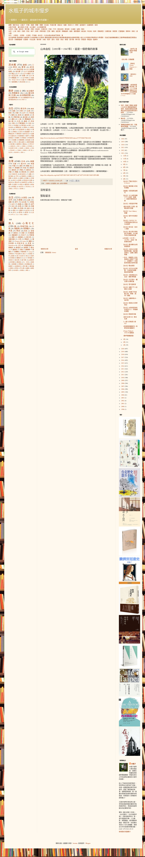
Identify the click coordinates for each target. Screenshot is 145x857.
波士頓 (10, 121)
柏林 (94, 31)
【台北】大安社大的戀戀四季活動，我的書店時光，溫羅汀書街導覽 (130, 251)
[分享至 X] (74, 181)
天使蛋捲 (31, 233)
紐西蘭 (21, 188)
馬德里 (115, 31)
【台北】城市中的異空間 (130, 217)
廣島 (13, 119)
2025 (123, 142)
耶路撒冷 (27, 132)
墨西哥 (27, 184)
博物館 (124, 37)
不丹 (54, 29)
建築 (25, 65)
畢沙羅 (25, 266)
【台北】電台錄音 (128, 266)
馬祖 (58, 35)
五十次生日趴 (13, 76)
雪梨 (22, 152)
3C (19, 74)
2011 (123, 375)
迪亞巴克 (26, 134)
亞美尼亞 (44, 29)
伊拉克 (16, 188)
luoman (75, 843)
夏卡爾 (71, 39)
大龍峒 (20, 210)
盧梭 (27, 268)
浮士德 (22, 268)
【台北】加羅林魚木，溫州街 (130, 299)
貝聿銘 (12, 258)
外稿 (27, 25)
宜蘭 (10, 202)
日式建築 (53, 183)
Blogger (88, 843)
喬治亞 (17, 182)
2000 (123, 406)
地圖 (64, 25)
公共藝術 (87, 37)
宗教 (92, 37)
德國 (27, 166)
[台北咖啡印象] (129, 696)
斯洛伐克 (60, 29)
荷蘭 (19, 180)
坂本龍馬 (15, 270)
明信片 (96, 37)
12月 (124, 156)
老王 (27, 256)
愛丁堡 (30, 150)
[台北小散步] (129, 667)
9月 (124, 164)
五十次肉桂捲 (29, 71)
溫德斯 (25, 247)
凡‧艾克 (26, 262)
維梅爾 (27, 249)
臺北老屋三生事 (23, 27)
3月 (124, 339)
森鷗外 (10, 266)
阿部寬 (31, 235)
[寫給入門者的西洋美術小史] (129, 726)
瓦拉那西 (21, 129)
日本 (23, 161)
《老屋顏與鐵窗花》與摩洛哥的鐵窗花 (130, 327)
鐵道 (46, 37)
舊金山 (25, 144)
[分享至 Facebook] (76, 181)
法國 (14, 164)
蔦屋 (32, 78)
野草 (76, 25)
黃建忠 (18, 247)
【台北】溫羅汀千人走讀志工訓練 (130, 288)
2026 (123, 139)
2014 (123, 366)
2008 (123, 383)
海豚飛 (17, 228)
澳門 (14, 129)
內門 (12, 214)
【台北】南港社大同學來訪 (130, 304)
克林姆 (10, 254)
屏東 (15, 208)
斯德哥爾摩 (30, 142)
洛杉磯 (12, 144)
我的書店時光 (12, 99)
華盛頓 (21, 148)
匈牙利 (10, 182)
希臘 (16, 172)
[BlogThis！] (72, 181)
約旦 (21, 132)
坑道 (52, 37)
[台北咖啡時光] (129, 643)
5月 (124, 176)
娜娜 (30, 241)
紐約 (133, 31)
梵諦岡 (23, 176)
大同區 (22, 35)
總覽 (9, 25)
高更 (57, 39)
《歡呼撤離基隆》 (128, 336)
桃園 (19, 204)
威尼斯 (58, 31)
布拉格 (89, 31)
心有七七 (28, 223)
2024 (123, 145)
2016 (123, 360)
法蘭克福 (108, 31)
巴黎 (48, 31)
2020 (123, 349)
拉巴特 (10, 152)
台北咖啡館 (12, 37)
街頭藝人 (78, 37)
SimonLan (11, 245)
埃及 (21, 184)
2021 (123, 153)
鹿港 (26, 212)
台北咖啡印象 (13, 97)
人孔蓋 (22, 80)
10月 (124, 161)
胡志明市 (16, 152)
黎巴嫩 (27, 29)
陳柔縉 (32, 266)
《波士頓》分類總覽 (127, 59)
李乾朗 (21, 264)
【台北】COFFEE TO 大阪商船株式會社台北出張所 (130, 222)
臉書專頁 (90, 25)
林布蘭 (12, 262)
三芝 (16, 214)
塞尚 (11, 268)
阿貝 (25, 231)
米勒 (44, 39)
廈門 (27, 136)
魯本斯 (39, 39)
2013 (123, 369)
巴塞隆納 (121, 31)
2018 (123, 354)
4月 (124, 179)
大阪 (13, 123)
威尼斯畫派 (132, 37)
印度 (50, 29)
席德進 (22, 270)
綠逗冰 (60, 25)
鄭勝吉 (10, 247)
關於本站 (16, 25)
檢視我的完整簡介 (125, 832)
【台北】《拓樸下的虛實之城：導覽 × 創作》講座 (130, 293)
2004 (123, 395)
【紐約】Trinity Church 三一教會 (133, 66)
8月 (124, 167)
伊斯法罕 (31, 144)
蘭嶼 (25, 214)
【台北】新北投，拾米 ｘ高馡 (130, 228)
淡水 (13, 206)
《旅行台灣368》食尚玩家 (130, 318)
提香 (30, 254)
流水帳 (46, 25)
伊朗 (32, 29)
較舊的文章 (108, 249)
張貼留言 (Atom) (50, 252)
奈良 (27, 31)
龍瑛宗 (95, 39)
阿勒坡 (24, 138)
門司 (9, 125)
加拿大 (15, 184)
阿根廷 (14, 186)
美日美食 (22, 82)
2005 (123, 392)
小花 (19, 245)
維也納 (83, 31)
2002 (123, 401)
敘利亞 (21, 29)
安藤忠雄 (11, 239)
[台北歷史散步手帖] (129, 497)
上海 (14, 31)
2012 (123, 372)
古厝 (59, 37)
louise (24, 241)
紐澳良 (19, 144)
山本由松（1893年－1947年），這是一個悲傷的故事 (130, 240)
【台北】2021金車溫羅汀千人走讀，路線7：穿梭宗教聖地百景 (130, 198)
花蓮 (26, 206)
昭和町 (65, 183)
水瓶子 (22, 25)
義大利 (23, 164)
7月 (124, 170)
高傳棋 (16, 252)
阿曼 (15, 29)
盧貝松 (15, 249)
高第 (29, 243)
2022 (123, 150)
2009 (123, 380)
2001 (123, 403)
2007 (123, 386)
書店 (69, 37)
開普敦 (27, 148)
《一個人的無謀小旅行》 (129, 322)
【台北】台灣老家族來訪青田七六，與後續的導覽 (130, 309)
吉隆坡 (23, 146)
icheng (30, 252)
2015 (123, 363)
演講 (32, 25)
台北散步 (41, 37)
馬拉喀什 (12, 150)
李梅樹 (30, 258)
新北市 (23, 108)
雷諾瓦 (19, 262)
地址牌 (17, 71)
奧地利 (14, 170)
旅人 (82, 37)
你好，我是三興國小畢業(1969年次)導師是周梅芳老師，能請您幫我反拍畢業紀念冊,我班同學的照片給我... (129, 108)
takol (24, 258)
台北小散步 (22, 99)
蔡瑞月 (27, 239)
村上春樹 (11, 256)
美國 (32, 161)
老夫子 (23, 235)
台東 (52, 35)
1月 (124, 345)
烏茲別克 (21, 186)
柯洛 (16, 268)
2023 (123, 147)
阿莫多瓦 (20, 243)
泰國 (21, 178)
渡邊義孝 (15, 235)
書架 (24, 67)
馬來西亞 (24, 182)
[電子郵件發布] (66, 180)
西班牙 (32, 168)
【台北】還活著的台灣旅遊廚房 (130, 245)
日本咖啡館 (33, 37)
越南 (9, 184)
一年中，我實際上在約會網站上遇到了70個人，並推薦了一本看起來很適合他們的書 (130, 260)
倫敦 (70, 31)
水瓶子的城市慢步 (28, 10)
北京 (9, 31)
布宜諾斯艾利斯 (12, 148)
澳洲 (30, 182)
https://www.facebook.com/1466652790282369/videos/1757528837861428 (65, 138)
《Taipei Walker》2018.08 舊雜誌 (128, 332)
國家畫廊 (77, 31)
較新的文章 (44, 249)
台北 (9, 35)
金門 (55, 35)
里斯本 (128, 31)
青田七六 (71, 25)
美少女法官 (20, 256)
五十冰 (31, 76)
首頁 (96, 25)
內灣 (21, 214)
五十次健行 (27, 74)
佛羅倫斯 (65, 31)
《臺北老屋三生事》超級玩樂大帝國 (130, 207)
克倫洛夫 (13, 136)
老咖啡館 (20, 37)
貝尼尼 (10, 260)
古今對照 (25, 78)
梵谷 (62, 39)
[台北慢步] (129, 467)
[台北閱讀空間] (129, 526)
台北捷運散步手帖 (26, 97)
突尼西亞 (28, 186)
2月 (124, 342)
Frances (17, 241)
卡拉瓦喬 (32, 39)
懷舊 (62, 37)
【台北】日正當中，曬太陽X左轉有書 (130, 280)
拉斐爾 (25, 39)
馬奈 (48, 39)
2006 (123, 389)
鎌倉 (25, 121)
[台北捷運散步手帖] (129, 555)
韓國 (30, 176)
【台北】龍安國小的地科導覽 (130, 187)
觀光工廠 (119, 37)
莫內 (53, 39)
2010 (123, 378)
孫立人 (25, 254)
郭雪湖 (83, 39)
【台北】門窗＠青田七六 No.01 (130, 182)
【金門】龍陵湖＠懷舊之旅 (133, 50)
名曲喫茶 (26, 37)
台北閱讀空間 (41, 27)
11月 (124, 159)
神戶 (32, 31)
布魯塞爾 (21, 140)
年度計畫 (53, 25)
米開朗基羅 (18, 39)
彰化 (14, 212)
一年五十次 (14, 80)
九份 (45, 35)
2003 (123, 398)
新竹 (16, 202)
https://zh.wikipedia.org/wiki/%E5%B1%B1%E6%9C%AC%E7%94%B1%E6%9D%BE (69, 175)
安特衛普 (29, 146)
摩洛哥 (67, 29)
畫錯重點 (15, 82)
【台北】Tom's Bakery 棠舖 (130, 212)
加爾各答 (12, 146)
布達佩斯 (21, 136)
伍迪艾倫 (108, 37)
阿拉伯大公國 (27, 180)
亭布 (15, 142)
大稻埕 (15, 35)
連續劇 (113, 37)
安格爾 (14, 264)
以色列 (10, 29)
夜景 (23, 76)
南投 (14, 210)
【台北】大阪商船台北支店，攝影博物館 (130, 276)
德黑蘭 (19, 134)
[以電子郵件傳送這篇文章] (70, 181)
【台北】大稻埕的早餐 (130, 204)
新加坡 (28, 140)
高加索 (37, 29)
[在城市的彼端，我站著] (129, 755)
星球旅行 (83, 25)
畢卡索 (77, 39)
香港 (29, 123)
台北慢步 (33, 27)
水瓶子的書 (12, 27)
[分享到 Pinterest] (78, 181)
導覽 (36, 25)
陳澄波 (89, 39)
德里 (28, 129)
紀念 (32, 67)
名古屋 (10, 127)
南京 (18, 146)
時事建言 (16, 93)
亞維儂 (14, 140)
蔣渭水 (15, 233)
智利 (82, 29)
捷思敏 (20, 237)
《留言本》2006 (133, 75)
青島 (33, 148)
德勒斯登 (101, 31)
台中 (24, 113)
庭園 (49, 37)
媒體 (41, 25)
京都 (23, 31)
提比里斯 (22, 142)
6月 (124, 173)
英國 (32, 164)
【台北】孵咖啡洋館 (129, 314)
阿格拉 (15, 132)
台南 (48, 35)
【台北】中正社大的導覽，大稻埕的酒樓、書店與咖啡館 (130, 270)
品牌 (73, 37)
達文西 (10, 39)
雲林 (25, 127)
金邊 (32, 134)
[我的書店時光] (129, 614)
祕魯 (78, 29)
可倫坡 (19, 150)
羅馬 (53, 31)
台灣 (61, 183)
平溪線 (34, 35)
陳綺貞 (19, 258)
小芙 (19, 239)
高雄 (26, 204)
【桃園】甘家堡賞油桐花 (130, 192)
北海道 (73, 29)
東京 (18, 31)
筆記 (13, 74)
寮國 (9, 178)
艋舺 (28, 208)
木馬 (10, 230)
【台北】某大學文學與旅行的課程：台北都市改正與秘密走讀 (130, 233)
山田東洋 (31, 260)
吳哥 (36, 31)
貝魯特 (17, 138)
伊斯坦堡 (43, 31)
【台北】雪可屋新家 (129, 284)
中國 (13, 166)
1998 (123, 409)
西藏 (26, 178)
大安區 (28, 35)
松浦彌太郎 (28, 264)
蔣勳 (27, 270)
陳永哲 (123, 118)
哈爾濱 (24, 150)
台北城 (23, 202)
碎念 (15, 67)
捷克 (21, 166)
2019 (123, 351)
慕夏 (66, 39)
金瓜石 (40, 35)
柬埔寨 (17, 168)
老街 (56, 37)
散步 (10, 90)
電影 (102, 37)
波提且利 (18, 266)
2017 (123, 357)
